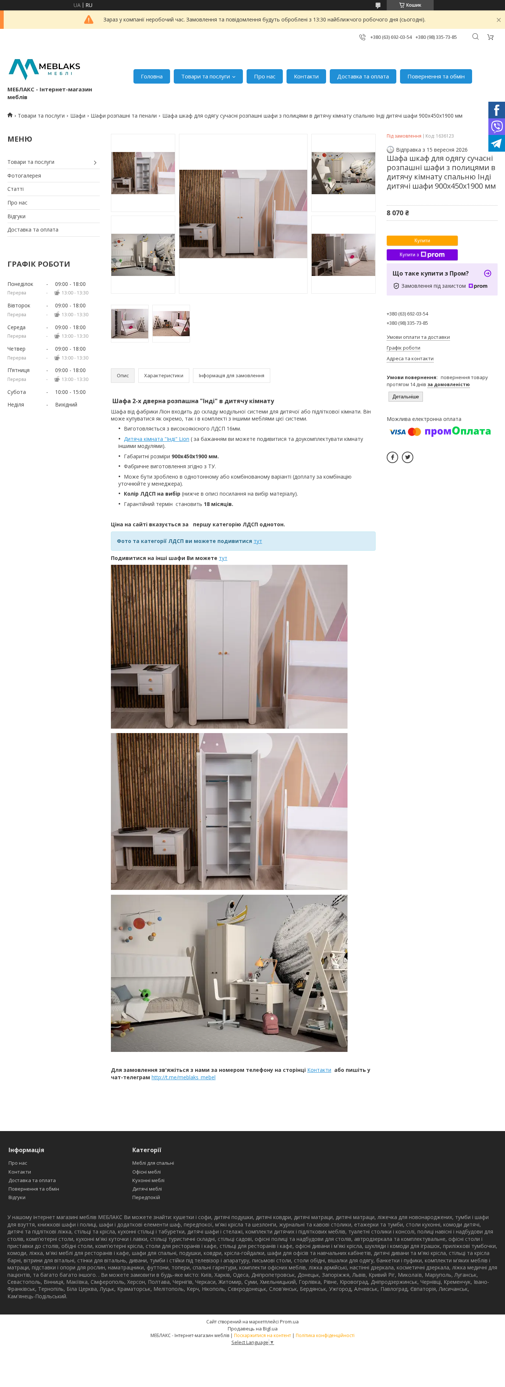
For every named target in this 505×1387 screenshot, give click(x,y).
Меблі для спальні (153, 1163)
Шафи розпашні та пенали (124, 115)
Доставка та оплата (363, 76)
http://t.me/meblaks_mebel (184, 1077)
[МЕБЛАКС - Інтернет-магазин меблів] (44, 68)
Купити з (409, 254)
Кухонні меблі (148, 1180)
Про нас (264, 76)
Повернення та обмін (436, 76)
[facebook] (392, 457)
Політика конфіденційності (325, 1335)
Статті (15, 188)
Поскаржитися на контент (262, 1335)
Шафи (77, 115)
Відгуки (16, 216)
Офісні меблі (146, 1171)
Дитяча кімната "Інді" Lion (156, 438)
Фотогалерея (24, 175)
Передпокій (146, 1197)
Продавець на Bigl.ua (253, 1328)
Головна (152, 76)
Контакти (306, 76)
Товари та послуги (205, 76)
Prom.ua (289, 1321)
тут (258, 540)
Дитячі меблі (147, 1188)
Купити (422, 240)
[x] (407, 457)
